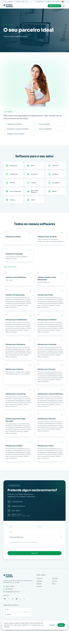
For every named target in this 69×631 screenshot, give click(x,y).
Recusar (52, 625)
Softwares (55, 578)
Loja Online (57, 1)
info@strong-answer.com (18, 506)
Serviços (54, 581)
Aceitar (61, 625)
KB (26, 1)
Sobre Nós (39, 578)
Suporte (49, 1)
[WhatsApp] (20, 598)
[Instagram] (12, 598)
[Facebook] (4, 598)
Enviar (33, 553)
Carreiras (10, 1)
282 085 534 (41, 1)
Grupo (4, 1)
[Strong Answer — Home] (8, 5)
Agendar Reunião (54, 5)
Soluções (39, 581)
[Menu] (64, 5)
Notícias (18, 1)
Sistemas (39, 583)
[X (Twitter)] (8, 598)
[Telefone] (24, 598)
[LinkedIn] (16, 598)
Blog (23, 1)
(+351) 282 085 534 (17, 501)
